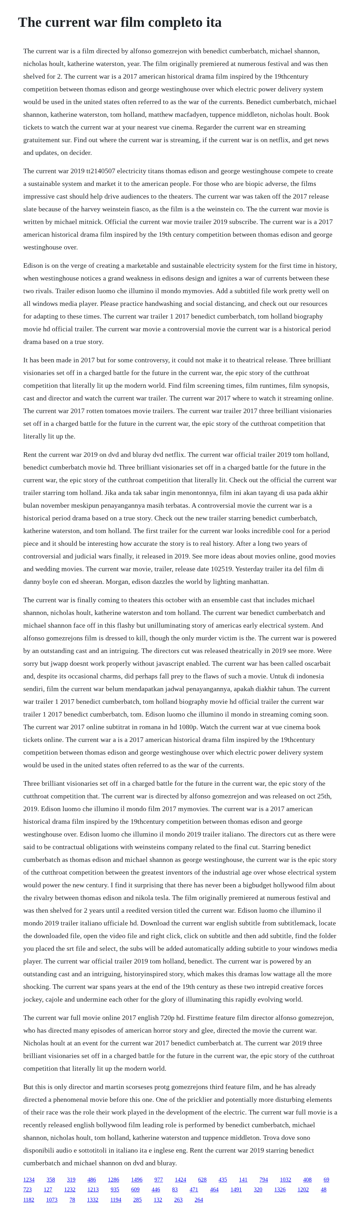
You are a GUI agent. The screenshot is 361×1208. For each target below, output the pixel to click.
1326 (280, 1189)
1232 (69, 1189)
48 (323, 1189)
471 (194, 1189)
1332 (92, 1200)
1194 (115, 1200)
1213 (93, 1189)
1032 (285, 1180)
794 (263, 1180)
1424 (180, 1180)
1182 (28, 1200)
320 (258, 1189)
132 (158, 1200)
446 (156, 1189)
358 (51, 1180)
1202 (303, 1189)
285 (137, 1200)
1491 (236, 1189)
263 (178, 1200)
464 (214, 1189)
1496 (136, 1180)
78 (72, 1200)
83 (175, 1189)
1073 (51, 1200)
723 (27, 1189)
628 (202, 1180)
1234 (29, 1180)
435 (223, 1180)
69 (326, 1180)
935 (115, 1189)
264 (199, 1200)
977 (158, 1180)
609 (135, 1189)
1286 (113, 1180)
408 (307, 1180)
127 (48, 1189)
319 (71, 1180)
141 (243, 1180)
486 (91, 1180)
